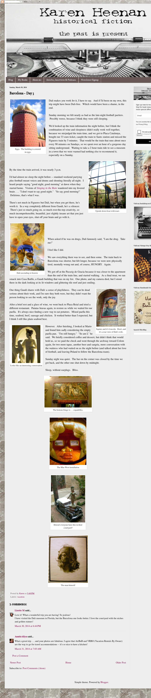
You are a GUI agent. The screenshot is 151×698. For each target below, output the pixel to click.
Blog (10, 79)
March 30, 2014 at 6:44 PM (28, 626)
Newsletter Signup (90, 79)
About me (36, 79)
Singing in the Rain (47, 188)
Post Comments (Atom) (34, 668)
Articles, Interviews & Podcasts (61, 79)
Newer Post (15, 662)
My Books (22, 79)
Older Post (121, 662)
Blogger (104, 682)
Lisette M (20, 610)
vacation (20, 596)
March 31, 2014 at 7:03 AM (28, 648)
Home (68, 662)
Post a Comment (20, 655)
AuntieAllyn (21, 636)
